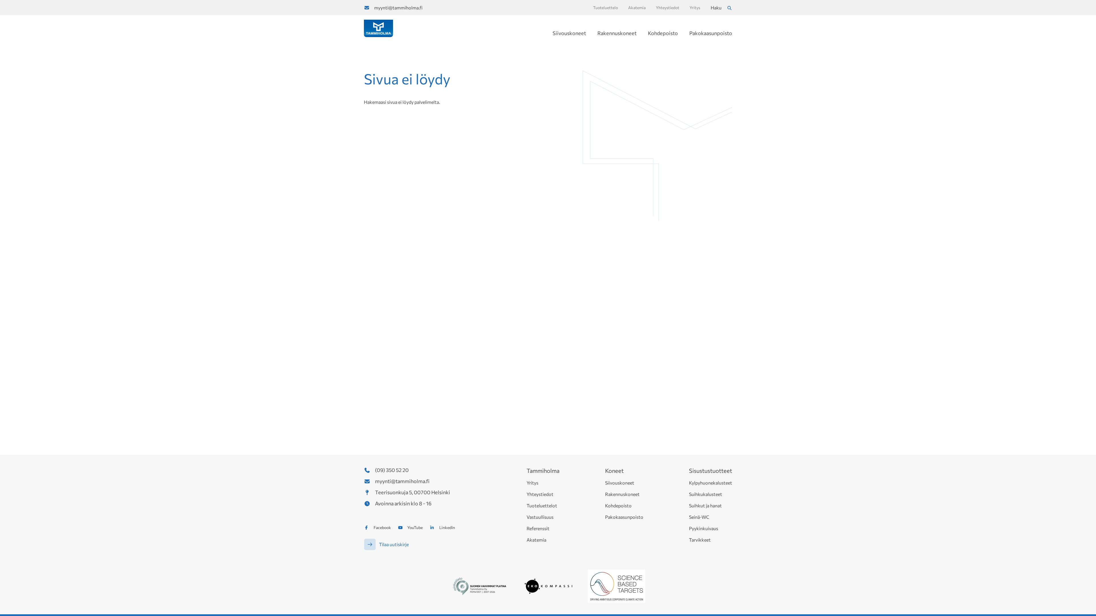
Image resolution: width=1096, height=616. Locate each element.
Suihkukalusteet (705, 494)
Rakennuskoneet (616, 33)
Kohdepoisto (663, 33)
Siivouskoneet (569, 33)
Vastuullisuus (540, 517)
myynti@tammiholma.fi (398, 7)
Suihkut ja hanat (705, 505)
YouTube (415, 527)
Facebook (382, 527)
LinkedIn (447, 527)
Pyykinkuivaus (703, 528)
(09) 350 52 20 (392, 470)
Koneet (614, 470)
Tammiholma (543, 470)
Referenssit (538, 528)
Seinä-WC (699, 517)
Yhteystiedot (540, 494)
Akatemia (536, 539)
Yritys (532, 482)
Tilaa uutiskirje (394, 544)
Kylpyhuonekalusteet (710, 482)
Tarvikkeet (700, 539)
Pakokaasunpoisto (710, 33)
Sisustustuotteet (710, 470)
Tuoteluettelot (542, 505)
